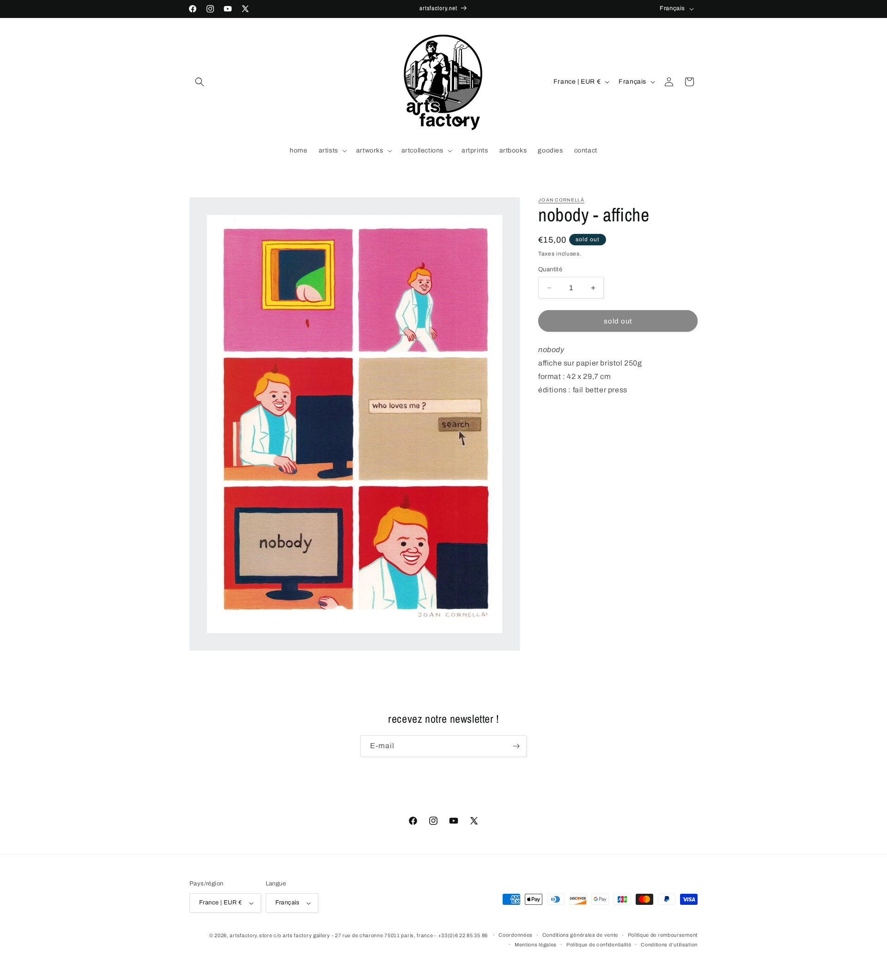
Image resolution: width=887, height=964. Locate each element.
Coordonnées (515, 935)
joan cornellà (561, 199)
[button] (199, 82)
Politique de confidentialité (599, 944)
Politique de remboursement (663, 935)
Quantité (550, 269)
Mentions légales (536, 944)
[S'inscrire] (516, 746)
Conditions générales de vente (580, 935)
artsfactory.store (251, 935)
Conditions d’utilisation (669, 944)
